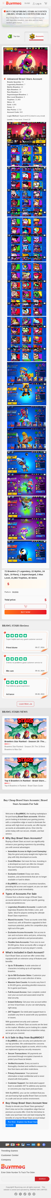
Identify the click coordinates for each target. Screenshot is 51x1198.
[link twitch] (29, 1194)
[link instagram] (33, 1194)
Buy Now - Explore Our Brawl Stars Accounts (21, 1123)
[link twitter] (20, 1194)
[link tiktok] (24, 1194)
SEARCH (42, 1179)
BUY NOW (25, 612)
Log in (38, 4)
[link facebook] (15, 1194)
